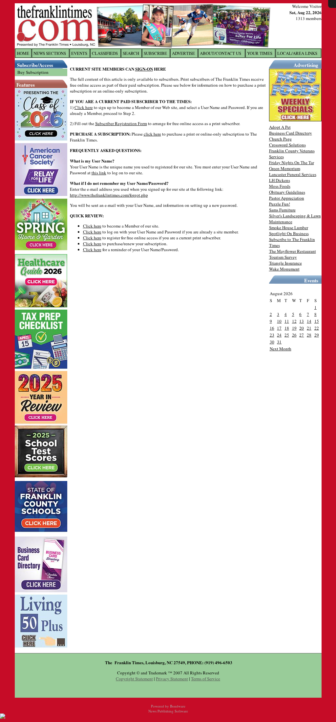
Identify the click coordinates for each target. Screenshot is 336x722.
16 (272, 328)
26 (294, 335)
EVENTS (79, 53)
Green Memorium (284, 168)
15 (316, 321)
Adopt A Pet (280, 127)
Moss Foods (279, 186)
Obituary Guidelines (287, 192)
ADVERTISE (183, 53)
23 (272, 335)
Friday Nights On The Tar (291, 162)
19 (294, 328)
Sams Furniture (282, 210)
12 (294, 321)
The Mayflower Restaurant (292, 251)
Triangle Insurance (285, 263)
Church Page (280, 139)
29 (316, 335)
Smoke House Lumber (288, 227)
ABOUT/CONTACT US (220, 53)
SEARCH (131, 53)
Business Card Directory (290, 133)
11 (286, 321)
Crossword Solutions (287, 145)
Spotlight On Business (289, 233)
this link (99, 173)
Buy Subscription (33, 72)
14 (309, 321)
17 (279, 328)
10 (279, 321)
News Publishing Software (168, 711)
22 (316, 328)
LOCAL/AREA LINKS (297, 53)
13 (301, 321)
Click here (83, 107)
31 (279, 342)
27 (301, 335)
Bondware (177, 706)
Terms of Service (205, 679)
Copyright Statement (134, 679)
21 (309, 328)
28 (309, 335)
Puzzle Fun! (279, 204)
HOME (23, 53)
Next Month (280, 349)
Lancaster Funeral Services (292, 174)
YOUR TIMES (259, 53)
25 (286, 335)
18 (286, 328)
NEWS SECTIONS (49, 53)
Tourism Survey (283, 257)
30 (272, 342)
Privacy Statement (172, 679)
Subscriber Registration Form (121, 123)
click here (152, 134)
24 (279, 335)
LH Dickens (279, 180)
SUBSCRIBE (155, 53)
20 (301, 328)
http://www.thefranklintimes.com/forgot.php (109, 195)
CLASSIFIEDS (105, 53)
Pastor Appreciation (286, 198)
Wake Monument (284, 269)
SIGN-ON (144, 69)
